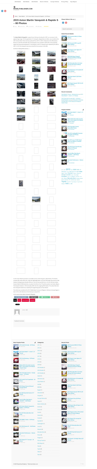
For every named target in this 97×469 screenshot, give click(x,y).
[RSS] (83, 464)
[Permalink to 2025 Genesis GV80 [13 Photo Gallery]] (64, 38)
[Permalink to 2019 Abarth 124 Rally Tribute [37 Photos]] (64, 440)
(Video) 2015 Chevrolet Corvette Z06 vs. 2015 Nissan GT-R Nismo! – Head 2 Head (72, 101)
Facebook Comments (19, 321)
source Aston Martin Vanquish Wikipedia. (26, 294)
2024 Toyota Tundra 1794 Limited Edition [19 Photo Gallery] (75, 412)
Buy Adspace (73, 1)
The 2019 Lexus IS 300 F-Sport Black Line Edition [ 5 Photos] (74, 140)
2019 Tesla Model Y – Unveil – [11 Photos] (72, 95)
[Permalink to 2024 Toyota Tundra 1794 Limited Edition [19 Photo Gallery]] (64, 413)
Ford (68, 176)
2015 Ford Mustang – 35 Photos (26, 358)
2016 (72, 169)
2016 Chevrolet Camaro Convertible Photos (73, 127)
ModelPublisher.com (22, 9)
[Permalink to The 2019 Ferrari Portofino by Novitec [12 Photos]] (64, 148)
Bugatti (62, 173)
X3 (69, 183)
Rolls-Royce (66, 179)
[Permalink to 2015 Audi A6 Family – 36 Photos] (16, 347)
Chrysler (74, 173)
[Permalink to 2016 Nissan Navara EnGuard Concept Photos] (16, 388)
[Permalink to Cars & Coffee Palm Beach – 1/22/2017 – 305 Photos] (64, 155)
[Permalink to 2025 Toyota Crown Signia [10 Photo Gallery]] (64, 51)
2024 (74, 169)
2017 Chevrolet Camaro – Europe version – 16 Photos (27, 373)
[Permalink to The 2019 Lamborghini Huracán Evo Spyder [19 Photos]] (64, 135)
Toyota (63, 181)
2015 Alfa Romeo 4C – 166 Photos (27, 426)
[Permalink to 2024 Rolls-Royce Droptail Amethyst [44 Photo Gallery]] (64, 58)
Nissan (39, 435)
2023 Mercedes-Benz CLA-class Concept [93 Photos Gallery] (74, 63)
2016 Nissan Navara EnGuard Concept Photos (26, 386)
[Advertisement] (60, 8)
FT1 (70, 176)
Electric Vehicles (44, 1)
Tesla (38, 446)
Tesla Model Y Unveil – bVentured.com (70, 94)
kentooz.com (35, 464)
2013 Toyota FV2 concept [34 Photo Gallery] (74, 419)
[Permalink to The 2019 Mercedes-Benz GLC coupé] (16, 415)
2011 (62, 169)
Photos (62, 179)
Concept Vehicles (54, 1)
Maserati (65, 178)
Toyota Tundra (79, 181)
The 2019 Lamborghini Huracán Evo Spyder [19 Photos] (74, 134)
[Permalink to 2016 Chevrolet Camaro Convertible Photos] (64, 128)
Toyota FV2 (69, 181)
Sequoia (78, 179)
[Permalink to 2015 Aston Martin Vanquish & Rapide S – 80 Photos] (16, 408)
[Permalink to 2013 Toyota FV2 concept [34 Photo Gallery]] (64, 420)
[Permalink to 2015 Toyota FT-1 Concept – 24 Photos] (16, 441)
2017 (38, 356)
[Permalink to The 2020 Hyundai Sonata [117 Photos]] (16, 394)
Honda (39, 418)
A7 (80, 169)
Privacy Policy (64, 1)
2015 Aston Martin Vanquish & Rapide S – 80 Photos (26, 407)
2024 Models (26, 1)
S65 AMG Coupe (73, 179)
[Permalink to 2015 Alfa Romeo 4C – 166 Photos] (16, 428)
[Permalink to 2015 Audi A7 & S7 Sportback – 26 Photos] (16, 381)
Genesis (73, 176)
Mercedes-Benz (71, 178)
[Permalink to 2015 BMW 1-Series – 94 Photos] (16, 421)
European (64, 176)
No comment (31, 26)
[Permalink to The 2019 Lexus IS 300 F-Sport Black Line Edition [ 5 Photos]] (64, 142)
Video (67, 183)
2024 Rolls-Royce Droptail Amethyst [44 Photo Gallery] (74, 57)
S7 (69, 179)
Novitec (81, 178)
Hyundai (39, 420)
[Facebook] (81, 464)
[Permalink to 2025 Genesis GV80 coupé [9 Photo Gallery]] (64, 45)
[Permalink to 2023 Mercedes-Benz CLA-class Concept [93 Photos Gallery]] (64, 65)
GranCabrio (77, 176)
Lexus (38, 426)
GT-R (81, 176)
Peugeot (39, 437)
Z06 (71, 183)
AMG (68, 171)
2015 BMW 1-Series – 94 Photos (26, 419)
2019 (38, 362)
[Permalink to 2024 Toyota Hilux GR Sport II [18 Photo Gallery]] (64, 407)
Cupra (38, 401)
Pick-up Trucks (40, 440)
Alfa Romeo (64, 171)
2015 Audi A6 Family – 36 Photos (27, 345)
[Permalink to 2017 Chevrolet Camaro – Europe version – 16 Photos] (16, 374)
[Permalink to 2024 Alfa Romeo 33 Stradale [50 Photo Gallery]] (64, 71)
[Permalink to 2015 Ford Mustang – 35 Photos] (16, 360)
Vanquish (32, 300)
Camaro (66, 173)
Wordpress (24, 464)
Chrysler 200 (79, 173)
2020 (38, 364)
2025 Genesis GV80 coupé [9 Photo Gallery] (74, 43)
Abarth (39, 376)
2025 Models (17, 1)
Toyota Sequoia (74, 181)
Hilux (62, 178)
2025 (78, 169)
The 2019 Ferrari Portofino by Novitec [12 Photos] (74, 147)
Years (38, 454)
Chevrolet (70, 173)
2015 (19, 300)
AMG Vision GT (72, 171)
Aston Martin (22, 16)
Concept (63, 175)
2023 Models (34, 1)
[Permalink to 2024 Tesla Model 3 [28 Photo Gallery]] (64, 78)
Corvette (68, 175)
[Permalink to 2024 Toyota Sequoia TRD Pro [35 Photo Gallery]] (64, 85)
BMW (80, 171)
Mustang (77, 178)
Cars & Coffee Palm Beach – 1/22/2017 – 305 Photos (74, 154)
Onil (15, 26)
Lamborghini (40, 423)
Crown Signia (76, 174)
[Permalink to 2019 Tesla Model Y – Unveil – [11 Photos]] (64, 114)
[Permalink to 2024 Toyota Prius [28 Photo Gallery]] (64, 400)
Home (16, 16)
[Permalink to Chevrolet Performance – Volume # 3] (64, 162)
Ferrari (39, 409)
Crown (72, 174)
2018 (38, 359)
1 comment (71, 115)
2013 (64, 169)
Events (38, 406)
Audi (77, 171)
